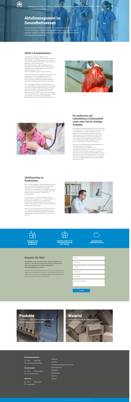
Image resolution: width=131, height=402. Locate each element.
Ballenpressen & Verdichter (36, 6)
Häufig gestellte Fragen (56, 367)
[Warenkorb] (105, 6)
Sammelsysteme (58, 6)
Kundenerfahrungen (88, 6)
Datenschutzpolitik (55, 373)
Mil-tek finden (54, 370)
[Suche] (108, 6)
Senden (81, 290)
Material (78, 6)
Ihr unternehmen (33, 9)
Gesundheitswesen (44, 9)
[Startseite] (19, 4)
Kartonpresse (54, 359)
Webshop (48, 6)
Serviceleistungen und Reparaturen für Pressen (62, 364)
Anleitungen (54, 361)
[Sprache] (112, 6)
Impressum (53, 378)
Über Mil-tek (54, 375)
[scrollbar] (130, 201)
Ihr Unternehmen (69, 6)
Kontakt (98, 6)
